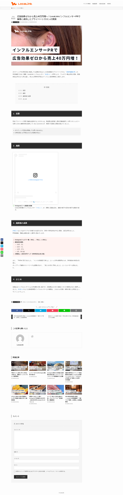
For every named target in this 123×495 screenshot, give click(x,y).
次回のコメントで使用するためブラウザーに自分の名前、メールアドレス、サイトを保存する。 (41, 471)
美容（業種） (41, 302)
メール (16, 458)
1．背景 (23, 90)
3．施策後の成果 (26, 96)
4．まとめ (24, 99)
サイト (15, 465)
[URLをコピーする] (76, 310)
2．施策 (23, 93)
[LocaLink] (21, 3)
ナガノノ (47, 74)
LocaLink (20, 345)
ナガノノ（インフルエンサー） (30, 302)
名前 (16, 452)
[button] (17, 310)
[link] (32, 336)
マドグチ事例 (16, 22)
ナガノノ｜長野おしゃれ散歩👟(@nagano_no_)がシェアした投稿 (35, 201)
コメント (17, 429)
